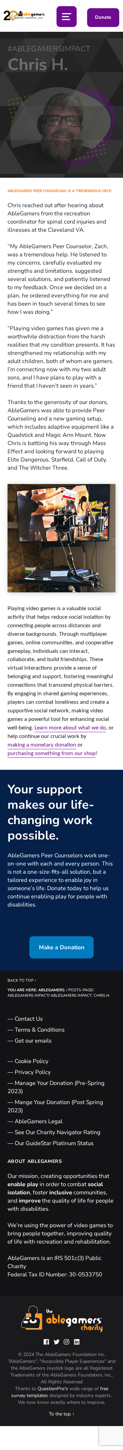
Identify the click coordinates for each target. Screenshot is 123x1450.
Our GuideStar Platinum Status (54, 1143)
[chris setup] (62, 538)
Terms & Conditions (40, 1030)
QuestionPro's (53, 1388)
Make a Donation (61, 947)
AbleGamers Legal (39, 1121)
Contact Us (29, 1019)
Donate (103, 17)
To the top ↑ (61, 1414)
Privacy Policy (33, 1072)
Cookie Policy (32, 1061)
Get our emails (33, 1041)
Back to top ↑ (22, 980)
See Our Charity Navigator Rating (57, 1132)
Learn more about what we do (70, 728)
